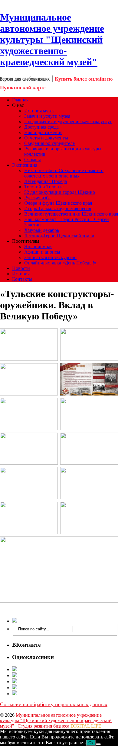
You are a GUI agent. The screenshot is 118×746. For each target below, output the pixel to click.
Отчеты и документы (46, 137)
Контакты (22, 279)
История (21, 273)
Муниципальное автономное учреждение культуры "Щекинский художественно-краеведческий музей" (56, 720)
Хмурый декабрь (41, 230)
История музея (39, 110)
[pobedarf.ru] (65, 681)
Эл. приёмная (38, 246)
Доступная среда (41, 127)
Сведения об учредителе (49, 143)
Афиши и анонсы (42, 252)
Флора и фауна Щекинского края (58, 203)
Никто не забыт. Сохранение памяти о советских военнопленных (63, 173)
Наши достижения (43, 132)
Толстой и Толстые (44, 186)
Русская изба (37, 197)
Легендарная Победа (45, 181)
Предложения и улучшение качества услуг (68, 121)
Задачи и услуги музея (47, 116)
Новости (21, 268)
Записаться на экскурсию (50, 257)
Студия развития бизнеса (59, 725)
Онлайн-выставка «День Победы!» (60, 262)
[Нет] (98, 744)
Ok (90, 743)
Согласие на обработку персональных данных (53, 704)
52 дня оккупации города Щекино (59, 192)
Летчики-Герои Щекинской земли (59, 235)
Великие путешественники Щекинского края (71, 213)
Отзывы (32, 159)
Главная (20, 99)
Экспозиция (24, 165)
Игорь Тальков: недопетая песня (57, 208)
